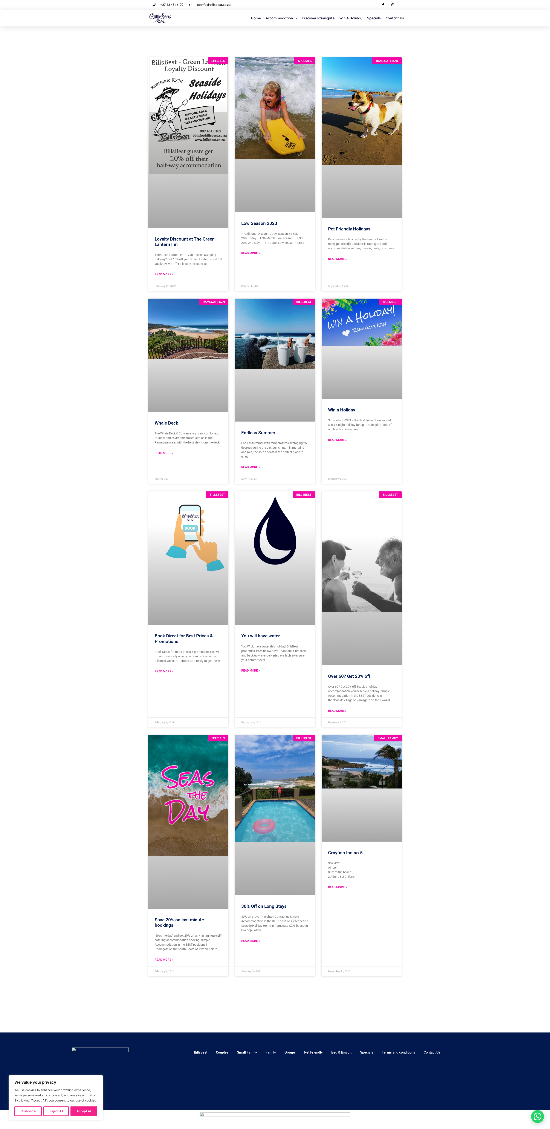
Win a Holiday (350, 18)
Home (256, 18)
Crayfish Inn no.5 (345, 852)
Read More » (164, 274)
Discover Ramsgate (318, 18)
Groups (290, 1052)
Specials (374, 18)
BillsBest (200, 1052)
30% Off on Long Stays (264, 906)
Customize (28, 1111)
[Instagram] (392, 5)
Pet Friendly (313, 1052)
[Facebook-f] (383, 5)
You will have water (260, 635)
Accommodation (279, 18)
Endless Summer (258, 432)
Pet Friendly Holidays (349, 229)
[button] (537, 1116)
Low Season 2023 (259, 223)
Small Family (247, 1052)
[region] (56, 1097)
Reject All (56, 1111)
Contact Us (395, 18)
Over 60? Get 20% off (349, 676)
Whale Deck (166, 423)
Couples (222, 1052)
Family (271, 1052)
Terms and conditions (398, 1052)
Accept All (84, 1111)
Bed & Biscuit (341, 1052)
